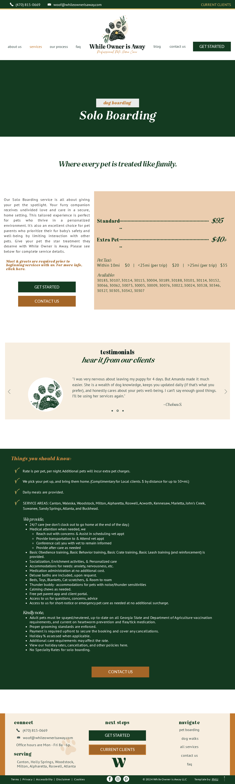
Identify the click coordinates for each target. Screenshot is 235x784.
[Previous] (9, 392)
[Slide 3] (123, 410)
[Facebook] (110, 779)
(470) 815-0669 (28, 4)
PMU (215, 779)
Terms (15, 779)
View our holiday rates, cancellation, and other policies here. (79, 645)
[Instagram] (118, 779)
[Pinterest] (126, 779)
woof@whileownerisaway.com (77, 4)
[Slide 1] (112, 410)
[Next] (226, 392)
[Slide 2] (118, 411)
